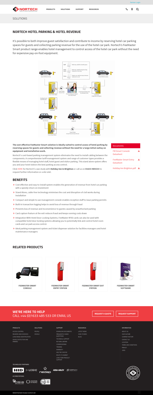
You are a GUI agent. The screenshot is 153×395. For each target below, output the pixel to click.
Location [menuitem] (125, 342)
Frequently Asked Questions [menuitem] (62, 335)
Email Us (64, 315)
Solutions (65, 9)
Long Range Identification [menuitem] (21, 337)
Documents (118, 145)
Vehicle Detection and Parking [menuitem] (20, 341)
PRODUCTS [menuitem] (16, 328)
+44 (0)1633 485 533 (35, 315)
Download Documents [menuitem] (64, 331)
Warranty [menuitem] (59, 350)
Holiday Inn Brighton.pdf (124, 168)
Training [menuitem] (59, 347)
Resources (94, 9)
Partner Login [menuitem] (135, 2)
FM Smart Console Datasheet (121, 152)
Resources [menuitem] (82, 328)
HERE (20, 168)
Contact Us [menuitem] (126, 340)
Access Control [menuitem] (18, 331)
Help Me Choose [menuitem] (61, 352)
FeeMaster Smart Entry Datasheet (123, 161)
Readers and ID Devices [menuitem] (20, 334)
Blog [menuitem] (80, 337)
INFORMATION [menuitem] (126, 328)
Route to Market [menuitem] (62, 355)
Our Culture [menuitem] (126, 334)
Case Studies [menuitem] (82, 334)
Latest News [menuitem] (82, 331)
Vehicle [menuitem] (37, 334)
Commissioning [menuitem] (61, 344)
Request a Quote (103, 313)
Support (79, 9)
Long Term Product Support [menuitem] (63, 359)
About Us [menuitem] (125, 331)
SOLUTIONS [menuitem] (38, 328)
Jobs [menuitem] (123, 350)
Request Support (127, 313)
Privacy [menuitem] (124, 348)
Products (50, 9)
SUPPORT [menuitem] (59, 328)
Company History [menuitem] (127, 337)
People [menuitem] (36, 331)
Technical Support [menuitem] (62, 339)
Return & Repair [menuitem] (61, 342)
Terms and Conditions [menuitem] (129, 345)
